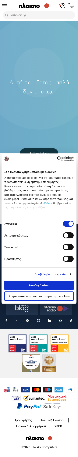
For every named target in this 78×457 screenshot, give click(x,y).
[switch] (68, 235)
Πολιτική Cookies (52, 420)
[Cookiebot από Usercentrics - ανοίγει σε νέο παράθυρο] (57, 158)
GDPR (58, 426)
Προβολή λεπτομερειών (50, 274)
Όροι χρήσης (22, 420)
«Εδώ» (47, 203)
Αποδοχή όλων (39, 285)
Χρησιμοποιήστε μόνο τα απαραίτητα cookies (39, 296)
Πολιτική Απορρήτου (31, 426)
